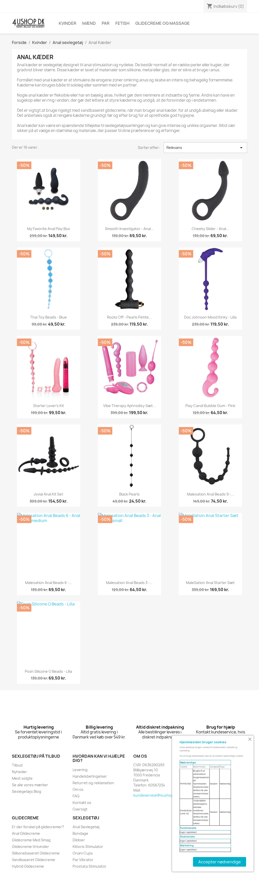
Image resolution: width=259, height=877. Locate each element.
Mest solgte (22, 778)
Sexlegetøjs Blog (26, 791)
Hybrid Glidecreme (28, 866)
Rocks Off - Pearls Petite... (129, 317)
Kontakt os (82, 802)
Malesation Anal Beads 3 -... (129, 582)
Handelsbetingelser (90, 776)
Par (106, 23)
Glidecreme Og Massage (162, 23)
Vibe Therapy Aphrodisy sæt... (129, 405)
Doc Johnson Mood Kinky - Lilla (210, 317)
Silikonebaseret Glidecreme (36, 853)
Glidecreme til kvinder (30, 846)
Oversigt (80, 809)
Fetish (122, 23)
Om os (78, 789)
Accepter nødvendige (219, 862)
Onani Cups (83, 853)
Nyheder (19, 771)
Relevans (205, 148)
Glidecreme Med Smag (31, 840)
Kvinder (67, 23)
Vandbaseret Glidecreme (33, 859)
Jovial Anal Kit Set (48, 494)
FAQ (76, 796)
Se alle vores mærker (30, 784)
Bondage (80, 833)
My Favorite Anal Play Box (48, 228)
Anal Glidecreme (26, 833)
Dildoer (79, 840)
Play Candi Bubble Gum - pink (210, 405)
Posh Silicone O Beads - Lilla (48, 671)
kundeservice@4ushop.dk (156, 795)
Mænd (89, 23)
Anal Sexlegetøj (86, 826)
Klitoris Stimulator (88, 846)
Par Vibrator (83, 859)
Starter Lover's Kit (48, 405)
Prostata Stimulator (89, 866)
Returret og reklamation (93, 782)
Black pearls (129, 494)
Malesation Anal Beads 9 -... (210, 494)
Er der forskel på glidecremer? (38, 826)
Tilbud (17, 765)
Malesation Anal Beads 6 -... (48, 582)
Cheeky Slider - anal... (210, 228)
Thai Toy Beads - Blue (48, 317)
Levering (80, 769)
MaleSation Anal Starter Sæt (210, 582)
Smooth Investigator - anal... (129, 228)
